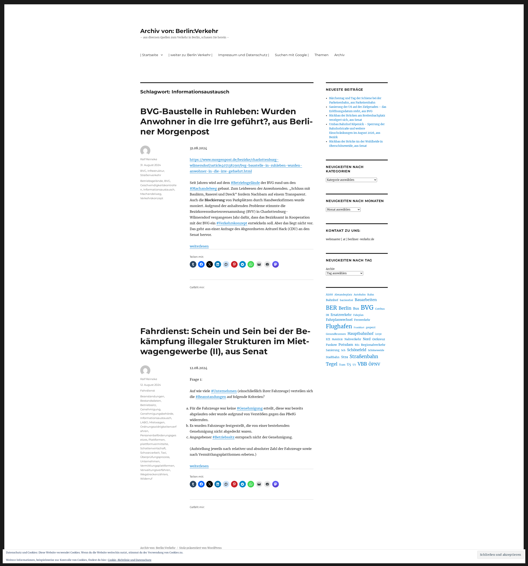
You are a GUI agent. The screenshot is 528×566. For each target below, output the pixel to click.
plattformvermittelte (154, 444)
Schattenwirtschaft (153, 448)
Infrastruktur (155, 170)
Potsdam (345, 344)
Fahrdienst (147, 390)
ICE (328, 339)
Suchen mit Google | (292, 55)
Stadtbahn (332, 357)
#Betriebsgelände (245, 183)
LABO (144, 422)
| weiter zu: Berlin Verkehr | (190, 55)
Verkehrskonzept (151, 198)
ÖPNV (374, 364)
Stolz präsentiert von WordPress (200, 548)
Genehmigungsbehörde (156, 413)
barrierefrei (346, 300)
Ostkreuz (378, 339)
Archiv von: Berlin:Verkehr (179, 30)
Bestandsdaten (150, 400)
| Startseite (149, 55)
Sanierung (332, 350)
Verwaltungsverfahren (155, 470)
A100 (329, 294)
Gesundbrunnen (336, 333)
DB (327, 315)
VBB (362, 364)
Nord (367, 339)
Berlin (345, 308)
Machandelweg (150, 193)
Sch (343, 350)
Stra (344, 357)
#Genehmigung (250, 408)
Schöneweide (376, 350)
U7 (354, 364)
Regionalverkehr (373, 345)
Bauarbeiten (366, 300)
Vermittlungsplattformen (157, 465)
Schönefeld (356, 350)
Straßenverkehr (150, 175)
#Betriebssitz (223, 437)
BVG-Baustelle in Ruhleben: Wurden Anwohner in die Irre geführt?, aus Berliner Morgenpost (226, 121)
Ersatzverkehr (341, 315)
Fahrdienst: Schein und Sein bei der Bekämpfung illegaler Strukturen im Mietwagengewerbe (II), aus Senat (225, 341)
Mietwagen (157, 422)
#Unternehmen (224, 391)
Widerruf (146, 478)
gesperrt (371, 327)
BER (331, 307)
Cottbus (380, 308)
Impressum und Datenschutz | (243, 55)
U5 (349, 364)
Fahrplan (358, 315)
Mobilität (337, 339)
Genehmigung (150, 409)
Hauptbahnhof (361, 333)
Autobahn (360, 294)
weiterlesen (199, 246)
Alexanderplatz (343, 294)
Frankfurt (359, 327)
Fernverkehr (362, 319)
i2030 (378, 334)
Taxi (163, 452)
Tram (342, 364)
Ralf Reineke (148, 159)
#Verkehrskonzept (231, 223)
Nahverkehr (352, 339)
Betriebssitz (148, 405)
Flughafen (339, 326)
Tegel (331, 364)
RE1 (357, 344)
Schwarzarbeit (150, 452)
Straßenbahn (364, 356)
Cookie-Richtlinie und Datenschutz (129, 559)
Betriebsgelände (151, 180)
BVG (143, 170)
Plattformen (156, 439)
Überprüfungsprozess (154, 457)
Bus (356, 309)
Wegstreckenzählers (154, 474)
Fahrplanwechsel (339, 320)
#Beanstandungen (211, 397)
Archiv (330, 269)
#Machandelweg (203, 188)
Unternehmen (150, 461)
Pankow (331, 345)
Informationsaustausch (158, 189)
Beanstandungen (152, 396)
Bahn (370, 294)
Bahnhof (332, 300)
